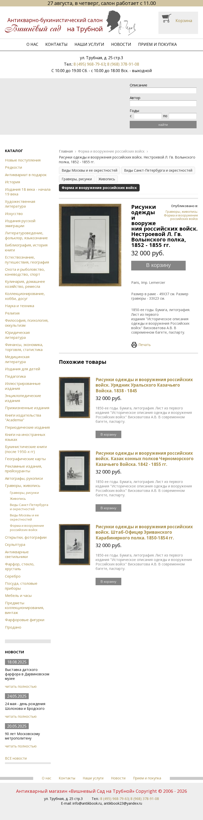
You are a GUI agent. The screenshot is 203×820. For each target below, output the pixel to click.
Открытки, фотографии (26, 537)
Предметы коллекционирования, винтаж (24, 607)
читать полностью (21, 686)
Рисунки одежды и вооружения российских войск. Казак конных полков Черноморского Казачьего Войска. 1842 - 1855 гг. (145, 458)
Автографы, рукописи (24, 478)
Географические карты (25, 458)
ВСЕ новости (16, 758)
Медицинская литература (17, 359)
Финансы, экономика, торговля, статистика (24, 347)
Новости (121, 44)
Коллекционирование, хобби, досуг (25, 296)
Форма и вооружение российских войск (27, 527)
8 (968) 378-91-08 (123, 64)
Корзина (184, 20)
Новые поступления (23, 160)
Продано (13, 627)
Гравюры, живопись (22, 485)
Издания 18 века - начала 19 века (28, 192)
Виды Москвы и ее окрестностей (24, 517)
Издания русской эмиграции (20, 223)
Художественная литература (20, 204)
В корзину (158, 265)
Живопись (18, 498)
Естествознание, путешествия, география (27, 260)
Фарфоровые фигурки (24, 619)
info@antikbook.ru (87, 803)
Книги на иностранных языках (25, 437)
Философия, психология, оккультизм (27, 323)
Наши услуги (89, 44)
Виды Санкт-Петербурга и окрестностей (29, 507)
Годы (134, 110)
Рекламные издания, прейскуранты (23, 469)
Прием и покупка (157, 44)
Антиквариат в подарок (26, 174)
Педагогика (15, 376)
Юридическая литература (17, 335)
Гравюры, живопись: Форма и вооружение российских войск (181, 215)
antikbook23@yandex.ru (123, 803)
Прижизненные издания (27, 407)
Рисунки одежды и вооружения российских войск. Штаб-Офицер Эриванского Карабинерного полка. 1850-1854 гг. (144, 532)
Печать (144, 344)
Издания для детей (22, 368)
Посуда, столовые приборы (21, 586)
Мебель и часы (18, 595)
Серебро (13, 576)
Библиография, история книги (26, 247)
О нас (32, 44)
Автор (135, 97)
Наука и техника (19, 305)
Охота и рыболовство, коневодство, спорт (25, 272)
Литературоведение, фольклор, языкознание (26, 235)
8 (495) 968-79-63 (89, 64)
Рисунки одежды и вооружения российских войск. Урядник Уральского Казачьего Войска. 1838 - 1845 (144, 385)
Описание (138, 85)
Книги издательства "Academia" (23, 418)
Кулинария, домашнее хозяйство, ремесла (25, 284)
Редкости (13, 167)
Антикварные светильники (17, 554)
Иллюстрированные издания (23, 386)
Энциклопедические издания (23, 398)
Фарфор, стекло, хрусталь (19, 566)
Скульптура (15, 544)
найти (163, 125)
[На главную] (70, 22)
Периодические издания (27, 427)
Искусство (14, 213)
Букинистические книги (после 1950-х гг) (26, 449)
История (12, 181)
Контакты (56, 44)
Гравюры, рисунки (24, 492)
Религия (12, 313)
